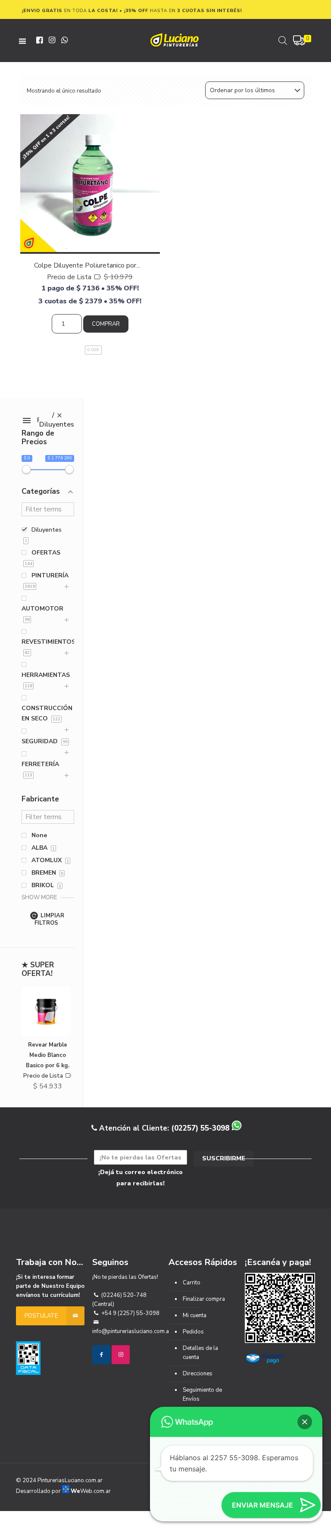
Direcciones (197, 1373)
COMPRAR (106, 324)
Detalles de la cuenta (200, 1352)
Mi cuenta (194, 1315)
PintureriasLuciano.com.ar (70, 1480)
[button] (304, 1422)
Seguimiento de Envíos (202, 1394)
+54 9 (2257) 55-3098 (129, 1313)
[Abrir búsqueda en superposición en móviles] (282, 40)
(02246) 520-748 (123, 1295)
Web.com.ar (91, 1491)
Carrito (191, 1283)
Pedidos (193, 1332)
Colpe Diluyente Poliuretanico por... (87, 265)
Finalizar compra (204, 1299)
